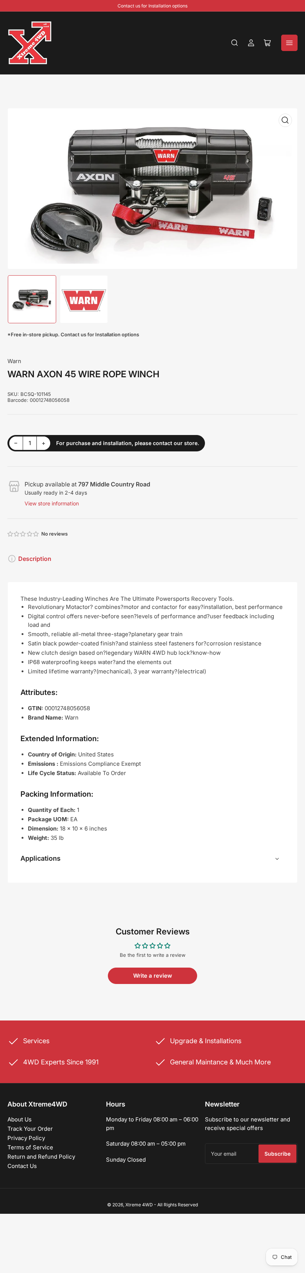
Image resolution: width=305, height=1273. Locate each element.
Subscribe (277, 1153)
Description (34, 558)
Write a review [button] (152, 975)
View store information (52, 503)
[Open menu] (289, 43)
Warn (14, 361)
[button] (23, 534)
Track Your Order (30, 1128)
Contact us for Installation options (152, 6)
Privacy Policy (26, 1138)
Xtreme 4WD (139, 1204)
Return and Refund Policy (41, 1156)
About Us (19, 1119)
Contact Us (22, 1165)
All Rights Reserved (177, 1204)
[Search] (235, 43)
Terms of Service (30, 1147)
